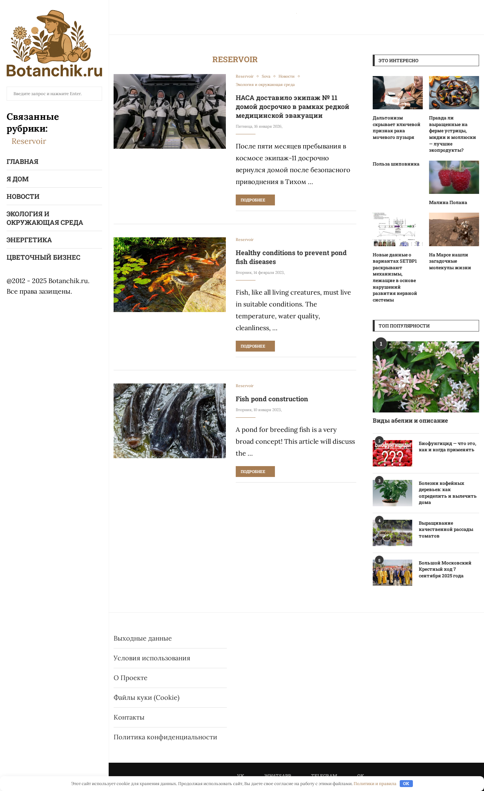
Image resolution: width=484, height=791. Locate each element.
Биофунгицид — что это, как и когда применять (447, 446)
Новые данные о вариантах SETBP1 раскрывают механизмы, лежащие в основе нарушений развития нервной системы (395, 277)
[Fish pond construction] (170, 420)
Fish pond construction (272, 398)
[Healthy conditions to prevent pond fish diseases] (170, 274)
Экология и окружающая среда (45, 217)
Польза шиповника (396, 164)
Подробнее (253, 199)
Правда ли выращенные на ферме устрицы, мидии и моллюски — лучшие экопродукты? (452, 134)
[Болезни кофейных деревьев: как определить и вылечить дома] (392, 493)
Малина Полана (448, 202)
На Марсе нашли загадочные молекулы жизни (450, 261)
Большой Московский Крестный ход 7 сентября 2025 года (445, 569)
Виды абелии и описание (410, 420)
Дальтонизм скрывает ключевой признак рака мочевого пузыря (396, 127)
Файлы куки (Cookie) (146, 697)
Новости (23, 196)
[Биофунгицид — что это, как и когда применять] (392, 453)
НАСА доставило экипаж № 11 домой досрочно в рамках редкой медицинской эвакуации (292, 106)
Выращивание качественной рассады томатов (446, 529)
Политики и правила (375, 783)
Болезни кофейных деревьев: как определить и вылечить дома (448, 493)
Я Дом (18, 178)
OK (406, 783)
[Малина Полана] (454, 177)
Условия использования (152, 658)
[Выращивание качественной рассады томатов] (392, 533)
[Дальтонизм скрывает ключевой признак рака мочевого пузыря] (398, 92)
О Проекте (131, 677)
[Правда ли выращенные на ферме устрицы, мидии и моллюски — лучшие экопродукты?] (454, 92)
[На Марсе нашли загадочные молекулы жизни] (454, 229)
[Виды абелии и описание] (426, 376)
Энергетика (29, 239)
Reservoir (29, 141)
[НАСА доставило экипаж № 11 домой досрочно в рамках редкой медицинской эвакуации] (170, 111)
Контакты (129, 717)
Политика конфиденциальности (165, 737)
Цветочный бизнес (43, 257)
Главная (22, 161)
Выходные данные (143, 638)
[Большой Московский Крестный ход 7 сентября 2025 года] (392, 573)
